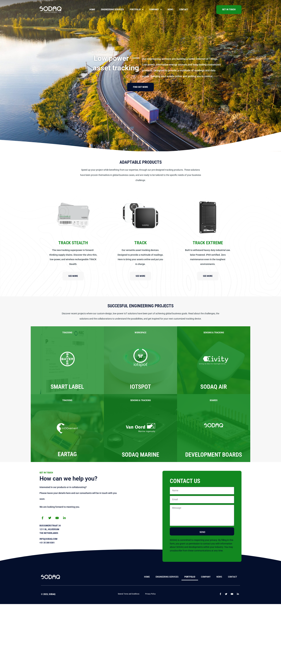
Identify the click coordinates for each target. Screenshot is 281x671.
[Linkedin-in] (64, 518)
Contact (183, 9)
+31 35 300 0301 (47, 542)
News (170, 9)
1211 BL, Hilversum (49, 529)
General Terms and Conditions (128, 594)
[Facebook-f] (42, 518)
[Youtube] (57, 518)
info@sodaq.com (48, 539)
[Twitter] (50, 518)
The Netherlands (49, 533)
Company (154, 9)
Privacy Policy (150, 594)
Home (92, 9)
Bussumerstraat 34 (50, 525)
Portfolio (135, 9)
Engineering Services (112, 9)
